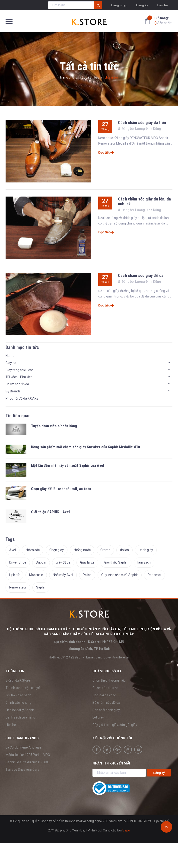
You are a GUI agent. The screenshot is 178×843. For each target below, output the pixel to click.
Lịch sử (14, 575)
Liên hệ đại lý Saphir (20, 710)
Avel (12, 550)
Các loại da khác (104, 695)
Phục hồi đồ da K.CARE (22, 398)
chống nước (82, 550)
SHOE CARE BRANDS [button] (22, 738)
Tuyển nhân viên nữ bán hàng (54, 426)
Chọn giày (56, 550)
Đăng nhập (119, 5)
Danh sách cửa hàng (20, 717)
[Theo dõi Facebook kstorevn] (96, 750)
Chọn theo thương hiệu (109, 680)
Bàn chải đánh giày (106, 710)
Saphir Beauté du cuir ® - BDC (27, 762)
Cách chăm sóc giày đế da (140, 275)
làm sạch (144, 562)
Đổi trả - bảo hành (18, 695)
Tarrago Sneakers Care (22, 769)
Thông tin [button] (15, 671)
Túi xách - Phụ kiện (19, 377)
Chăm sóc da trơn (105, 688)
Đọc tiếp (104, 152)
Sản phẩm (163, 20)
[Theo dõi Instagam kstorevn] (128, 750)
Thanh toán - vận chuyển (23, 688)
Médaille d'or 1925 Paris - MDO (28, 755)
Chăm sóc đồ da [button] (106, 671)
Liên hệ (11, 725)
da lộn (124, 550)
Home (10, 356)
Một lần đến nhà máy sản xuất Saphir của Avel (67, 465)
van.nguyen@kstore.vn (112, 657)
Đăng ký (142, 5)
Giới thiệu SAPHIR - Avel (50, 512)
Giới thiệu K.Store (18, 680)
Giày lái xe (87, 562)
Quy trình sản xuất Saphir (119, 575)
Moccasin (36, 575)
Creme (105, 550)
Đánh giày (146, 550)
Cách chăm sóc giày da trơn (142, 122)
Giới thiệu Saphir (116, 562)
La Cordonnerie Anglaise (23, 747)
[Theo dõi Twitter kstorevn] (107, 750)
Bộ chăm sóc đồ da (106, 702)
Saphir (41, 587)
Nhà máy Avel (63, 575)
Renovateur (17, 587)
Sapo (126, 830)
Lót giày (98, 717)
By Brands (13, 391)
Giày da (11, 363)
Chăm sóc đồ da (17, 384)
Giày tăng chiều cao (20, 370)
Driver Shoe (17, 562)
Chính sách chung (18, 702)
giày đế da (63, 562)
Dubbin (41, 562)
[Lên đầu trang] (166, 827)
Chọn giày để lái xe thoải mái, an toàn (61, 489)
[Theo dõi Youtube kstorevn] (138, 750)
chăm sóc (32, 550)
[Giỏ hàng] (148, 21)
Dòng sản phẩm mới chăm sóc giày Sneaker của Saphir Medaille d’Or (85, 447)
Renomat (154, 575)
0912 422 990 (70, 657)
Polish (87, 575)
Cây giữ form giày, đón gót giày (114, 725)
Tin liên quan (18, 415)
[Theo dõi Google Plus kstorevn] (117, 750)
